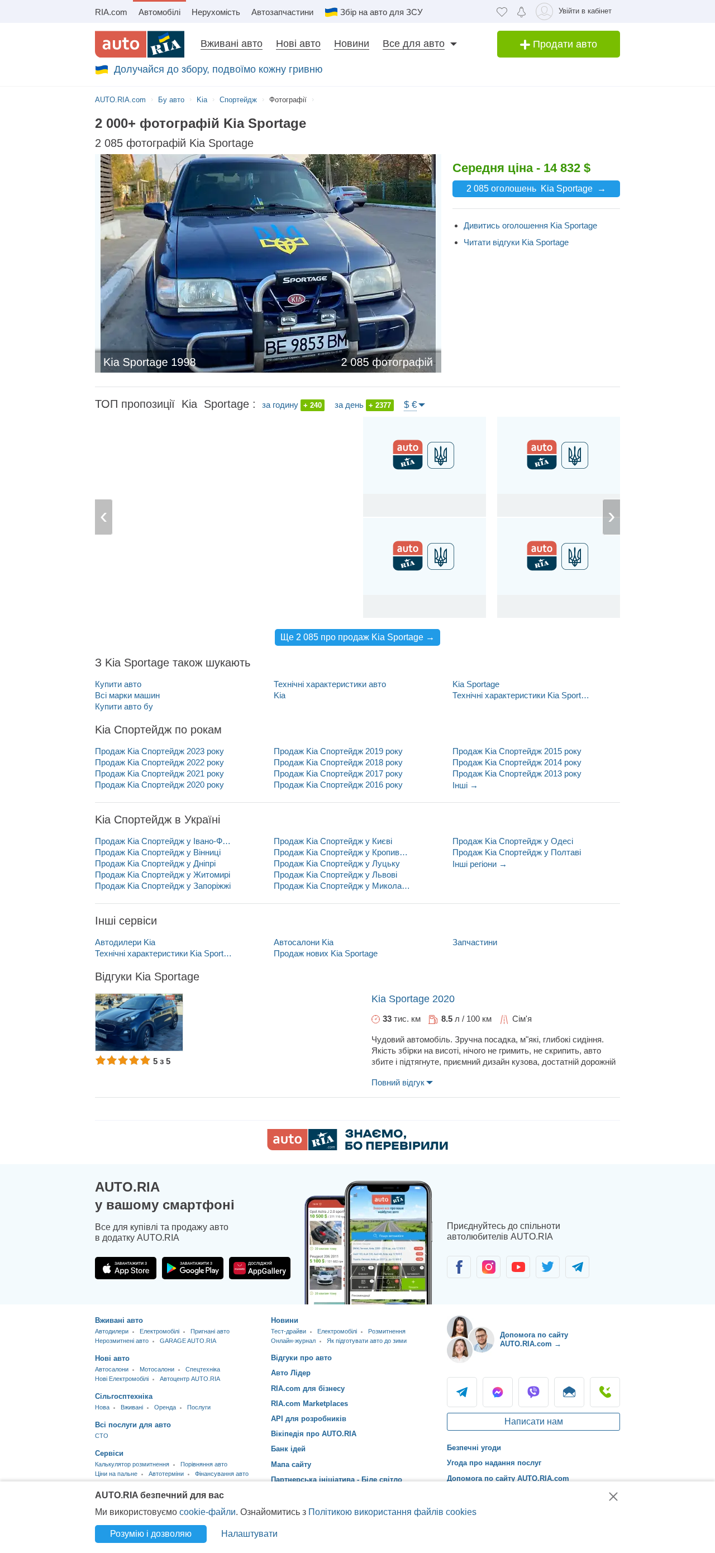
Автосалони (111, 1369)
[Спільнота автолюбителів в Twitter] (548, 1267)
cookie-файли (207, 1512)
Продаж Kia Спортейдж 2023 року (159, 751)
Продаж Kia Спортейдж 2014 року (516, 762)
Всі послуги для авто (133, 1425)
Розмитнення (387, 1331)
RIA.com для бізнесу (308, 1388)
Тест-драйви (288, 1331)
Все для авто (414, 43)
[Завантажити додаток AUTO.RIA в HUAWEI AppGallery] (259, 1268)
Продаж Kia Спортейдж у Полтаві (516, 852)
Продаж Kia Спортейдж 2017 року (338, 773)
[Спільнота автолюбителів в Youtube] (518, 1267)
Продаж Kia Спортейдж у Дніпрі (155, 863)
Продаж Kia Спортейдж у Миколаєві (342, 885)
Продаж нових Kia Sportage (326, 953)
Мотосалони (157, 1369)
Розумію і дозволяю (151, 1533)
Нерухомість (216, 12)
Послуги (199, 1407)
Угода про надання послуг (494, 1463)
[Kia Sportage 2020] (139, 1022)
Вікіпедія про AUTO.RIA (313, 1434)
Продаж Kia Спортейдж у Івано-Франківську (163, 841)
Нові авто (298, 43)
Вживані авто (232, 43)
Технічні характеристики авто (330, 684)
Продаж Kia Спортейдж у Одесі (512, 841)
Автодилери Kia (125, 942)
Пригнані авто (210, 1331)
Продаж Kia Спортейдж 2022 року (159, 762)
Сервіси (109, 1453)
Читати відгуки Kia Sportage (516, 242)
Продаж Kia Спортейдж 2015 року (516, 751)
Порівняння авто (203, 1464)
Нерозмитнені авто (122, 1340)
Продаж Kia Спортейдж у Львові (335, 874)
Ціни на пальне (116, 1473)
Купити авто (118, 684)
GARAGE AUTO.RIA (188, 1340)
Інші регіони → (479, 864)
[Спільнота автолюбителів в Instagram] (488, 1267)
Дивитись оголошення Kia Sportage (530, 225)
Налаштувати (249, 1533)
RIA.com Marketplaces (309, 1403)
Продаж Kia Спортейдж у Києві (333, 841)
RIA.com (111, 12)
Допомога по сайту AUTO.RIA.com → (534, 1339)
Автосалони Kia (303, 942)
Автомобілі (159, 12)
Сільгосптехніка (123, 1396)
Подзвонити (605, 1392)
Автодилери (111, 1331)
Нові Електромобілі (122, 1378)
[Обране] (502, 11)
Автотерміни (166, 1473)
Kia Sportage (475, 684)
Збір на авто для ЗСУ (381, 12)
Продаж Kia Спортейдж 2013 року (516, 773)
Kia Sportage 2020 (413, 998)
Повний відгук (398, 1082)
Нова (102, 1407)
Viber (533, 1392)
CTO (101, 1435)
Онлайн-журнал (293, 1340)
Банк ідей (288, 1449)
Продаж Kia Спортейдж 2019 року (338, 751)
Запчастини (474, 942)
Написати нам (533, 1421)
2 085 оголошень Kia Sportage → (536, 188)
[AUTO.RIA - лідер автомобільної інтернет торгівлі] (139, 44)
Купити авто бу (124, 706)
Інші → (465, 785)
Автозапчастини (282, 12)
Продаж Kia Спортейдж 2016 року (338, 784)
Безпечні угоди (474, 1448)
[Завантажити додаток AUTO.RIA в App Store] (125, 1268)
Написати (569, 1392)
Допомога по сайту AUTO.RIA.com (508, 1478)
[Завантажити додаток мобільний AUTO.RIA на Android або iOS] (368, 1242)
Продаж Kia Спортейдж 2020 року (159, 784)
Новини (351, 43)
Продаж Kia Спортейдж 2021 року (159, 773)
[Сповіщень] (521, 11)
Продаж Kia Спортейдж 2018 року (338, 762)
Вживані (132, 1407)
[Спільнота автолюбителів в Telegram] (577, 1267)
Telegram (462, 1392)
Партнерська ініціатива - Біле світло (336, 1479)
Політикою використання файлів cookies (392, 1512)
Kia (279, 695)
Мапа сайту (291, 1464)
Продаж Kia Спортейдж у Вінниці (158, 852)
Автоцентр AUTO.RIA (190, 1378)
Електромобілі (159, 1331)
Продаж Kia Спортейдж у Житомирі (162, 874)
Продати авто (563, 44)
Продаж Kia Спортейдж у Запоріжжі (163, 885)
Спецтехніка (202, 1369)
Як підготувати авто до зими (367, 1340)
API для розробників (308, 1418)
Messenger (498, 1392)
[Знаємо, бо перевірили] (357, 1147)
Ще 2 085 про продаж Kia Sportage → (357, 637)
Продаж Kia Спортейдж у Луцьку (337, 863)
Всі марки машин (127, 695)
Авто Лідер (291, 1373)
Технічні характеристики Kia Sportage (520, 695)
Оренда (165, 1407)
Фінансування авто (222, 1473)
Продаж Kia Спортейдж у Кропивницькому (342, 852)
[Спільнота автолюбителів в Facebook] (459, 1267)
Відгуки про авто (301, 1358)
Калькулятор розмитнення (132, 1464)
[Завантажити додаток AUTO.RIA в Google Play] (192, 1268)
